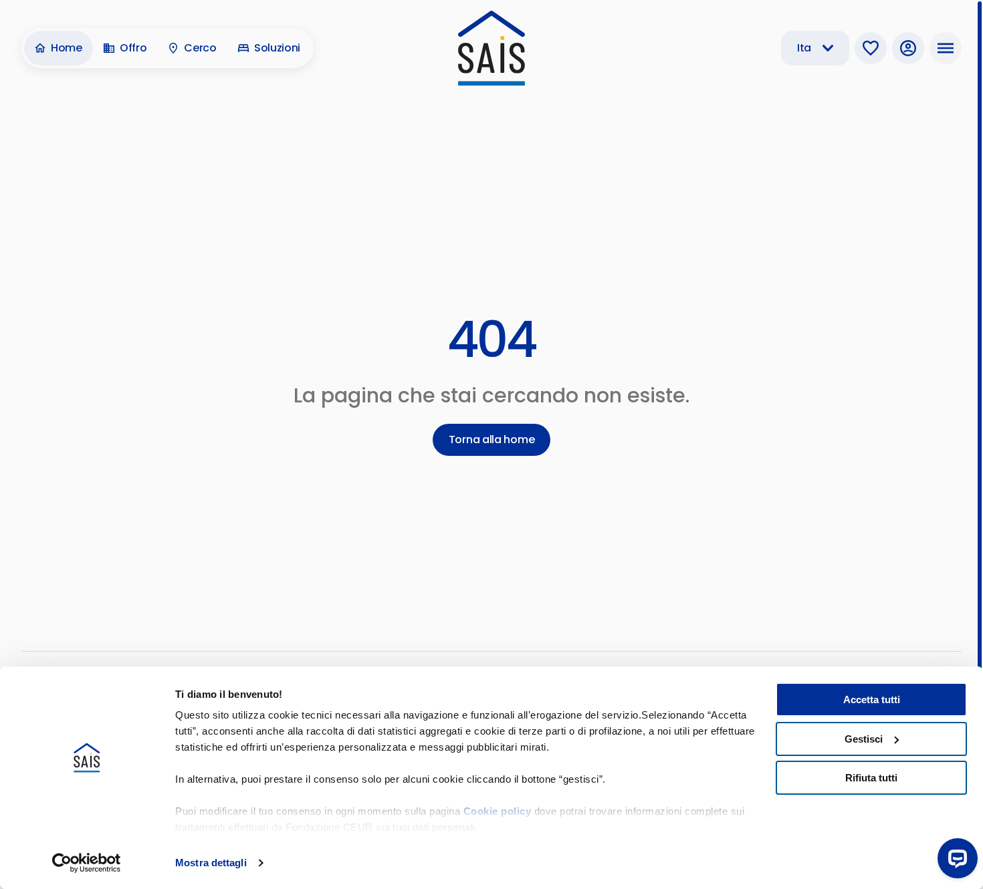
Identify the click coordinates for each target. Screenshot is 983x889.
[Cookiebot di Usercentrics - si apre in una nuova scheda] (86, 863)
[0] (871, 48)
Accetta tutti (871, 699)
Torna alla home (492, 439)
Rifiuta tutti (871, 777)
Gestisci (864, 739)
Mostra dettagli (211, 862)
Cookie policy (497, 811)
